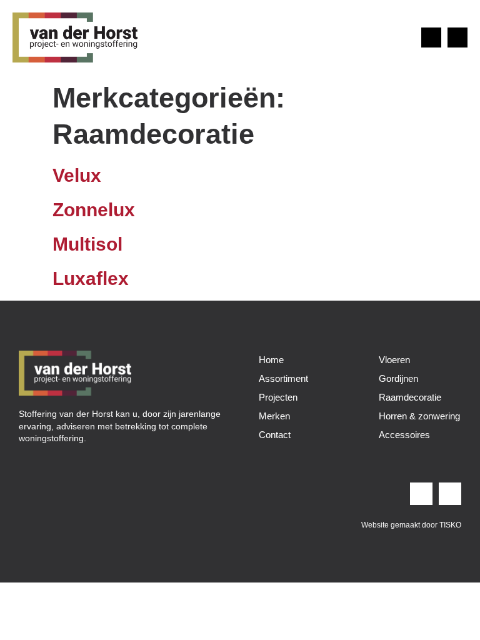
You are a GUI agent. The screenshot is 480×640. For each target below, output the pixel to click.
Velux (76, 175)
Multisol (87, 244)
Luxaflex (90, 278)
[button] (400, 37)
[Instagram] (431, 38)
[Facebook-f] (458, 38)
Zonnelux (93, 209)
